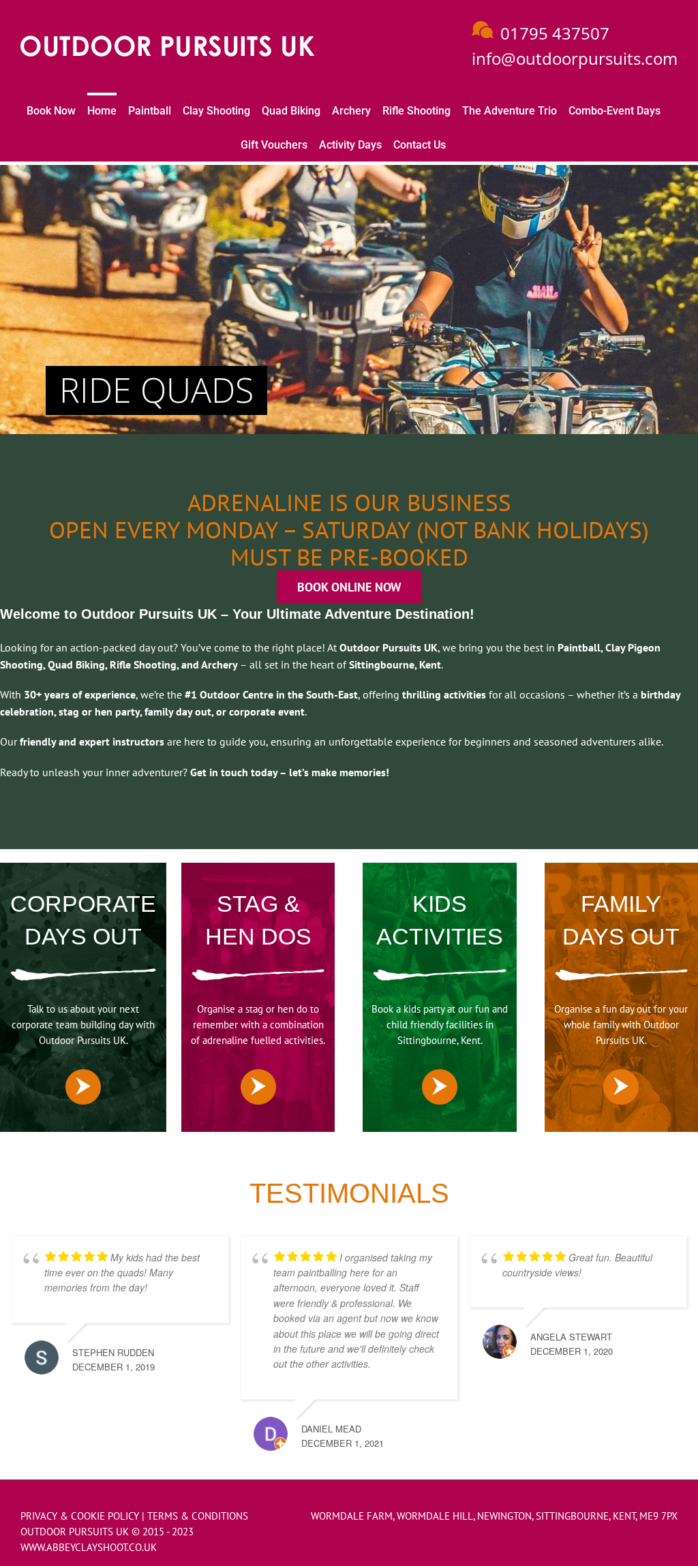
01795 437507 (554, 33)
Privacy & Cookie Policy (79, 1515)
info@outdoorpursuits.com (575, 58)
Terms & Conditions (197, 1515)
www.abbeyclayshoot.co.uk (88, 1547)
